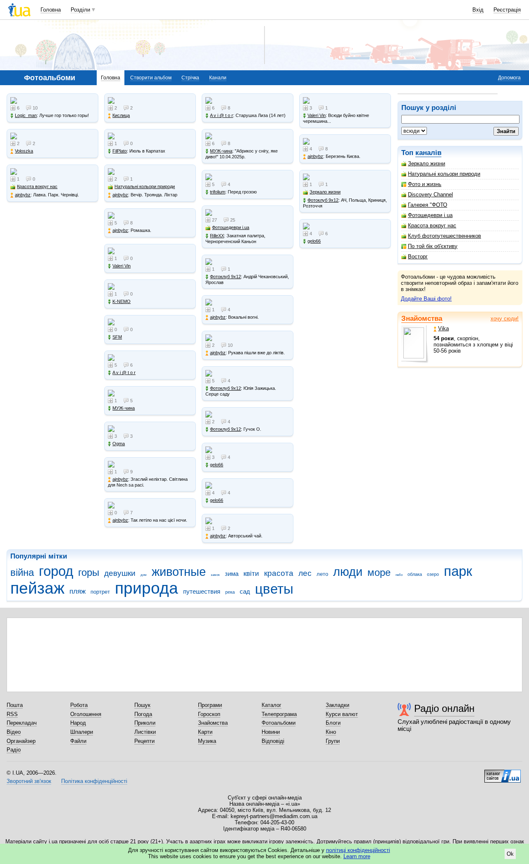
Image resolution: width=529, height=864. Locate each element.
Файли (78, 741)
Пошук (142, 705)
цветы (274, 589)
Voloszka (24, 150)
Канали (217, 78)
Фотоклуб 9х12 (225, 276)
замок (215, 575)
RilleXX (217, 235)
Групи (333, 741)
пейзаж (37, 588)
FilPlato (119, 150)
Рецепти (144, 741)
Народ (78, 723)
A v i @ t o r (124, 372)
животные (179, 571)
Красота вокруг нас (432, 225)
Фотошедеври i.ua (430, 215)
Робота (79, 705)
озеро (433, 574)
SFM (117, 336)
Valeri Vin (121, 265)
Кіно (331, 732)
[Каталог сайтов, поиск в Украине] (502, 773)
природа (146, 588)
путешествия (201, 591)
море (379, 572)
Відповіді (273, 741)
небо (399, 575)
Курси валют (342, 714)
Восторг (418, 256)
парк (458, 571)
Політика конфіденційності (94, 781)
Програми (210, 705)
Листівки (145, 732)
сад (245, 591)
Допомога (509, 78)
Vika (443, 328)
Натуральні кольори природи (444, 174)
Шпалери (81, 732)
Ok (510, 854)
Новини (271, 732)
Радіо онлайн (444, 708)
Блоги (333, 723)
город (56, 571)
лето (322, 574)
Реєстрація (507, 10)
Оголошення (85, 714)
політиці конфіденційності (358, 850)
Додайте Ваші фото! (426, 299)
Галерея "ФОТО (427, 205)
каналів (428, 153)
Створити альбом (151, 78)
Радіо (14, 750)
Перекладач (22, 723)
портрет (100, 592)
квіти (251, 574)
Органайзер (21, 741)
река (230, 592)
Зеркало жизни (426, 163)
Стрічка (190, 78)
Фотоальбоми (278, 723)
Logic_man (26, 115)
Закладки (337, 705)
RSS (12, 714)
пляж (77, 591)
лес (305, 573)
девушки (120, 573)
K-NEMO (121, 301)
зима (231, 573)
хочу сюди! (505, 318)
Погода (143, 714)
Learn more (356, 856)
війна (22, 572)
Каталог (271, 705)
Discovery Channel (430, 194)
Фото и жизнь (424, 184)
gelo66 (216, 464)
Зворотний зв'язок (29, 781)
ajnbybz (23, 194)
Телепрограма (279, 714)
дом (144, 575)
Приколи (144, 723)
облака (414, 574)
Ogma (118, 443)
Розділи (80, 10)
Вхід (478, 10)
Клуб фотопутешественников (444, 236)
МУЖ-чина (123, 408)
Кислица (121, 115)
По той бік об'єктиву (433, 246)
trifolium (217, 191)
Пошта (15, 705)
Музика (207, 741)
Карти (205, 732)
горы (88, 572)
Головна (51, 10)
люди (347, 571)
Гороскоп (209, 714)
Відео (14, 732)
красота (278, 573)
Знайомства (421, 318)
